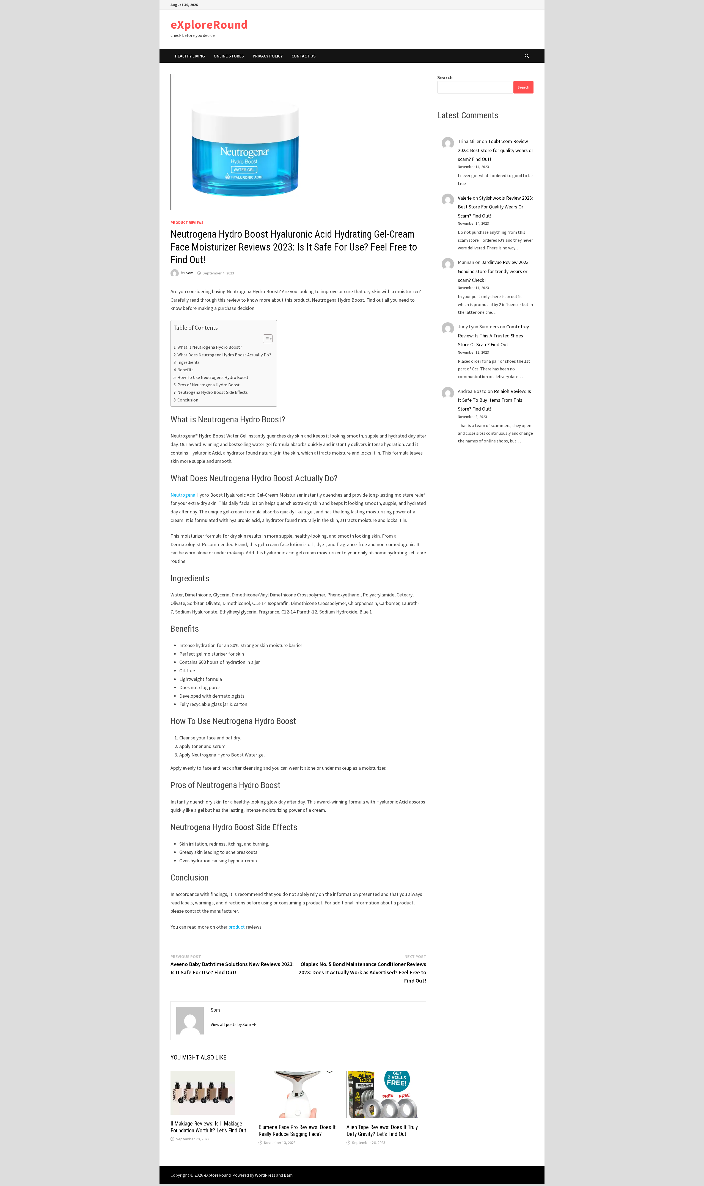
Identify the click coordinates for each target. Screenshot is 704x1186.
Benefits (185, 369)
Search (445, 77)
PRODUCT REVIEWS (187, 222)
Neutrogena (182, 495)
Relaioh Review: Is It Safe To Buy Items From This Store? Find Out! (494, 400)
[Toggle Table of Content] (265, 338)
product (237, 927)
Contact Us (304, 56)
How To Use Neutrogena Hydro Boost (213, 377)
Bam (288, 1175)
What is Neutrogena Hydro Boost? (209, 347)
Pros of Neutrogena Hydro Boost (208, 384)
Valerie (465, 198)
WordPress (265, 1175)
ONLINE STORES (229, 56)
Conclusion (187, 400)
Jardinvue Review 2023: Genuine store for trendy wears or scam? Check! (494, 271)
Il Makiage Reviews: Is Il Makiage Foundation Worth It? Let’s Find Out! (209, 1127)
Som (189, 273)
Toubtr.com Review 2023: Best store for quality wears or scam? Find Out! (495, 150)
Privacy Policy (268, 56)
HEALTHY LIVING (190, 56)
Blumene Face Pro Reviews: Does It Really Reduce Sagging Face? (297, 1130)
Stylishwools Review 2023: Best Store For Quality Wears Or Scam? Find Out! (495, 207)
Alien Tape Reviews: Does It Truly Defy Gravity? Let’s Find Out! (382, 1130)
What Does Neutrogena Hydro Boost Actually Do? (224, 354)
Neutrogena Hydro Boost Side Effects (212, 392)
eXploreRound (209, 24)
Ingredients (188, 362)
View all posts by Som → (233, 1024)
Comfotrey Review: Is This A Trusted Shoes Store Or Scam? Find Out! (493, 335)
